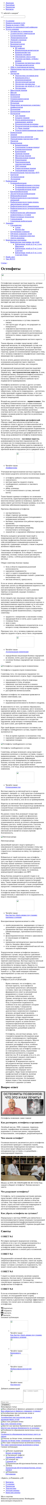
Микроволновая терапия (25, 158)
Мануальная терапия (18, 90)
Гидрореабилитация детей (25, 189)
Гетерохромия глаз (13, 787)
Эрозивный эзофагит (14, 1457)
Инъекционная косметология (27, 50)
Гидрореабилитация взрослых (27, 187)
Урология (14, 141)
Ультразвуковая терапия (24, 170)
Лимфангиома (11, 468)
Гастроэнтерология (18, 36)
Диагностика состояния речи (26, 76)
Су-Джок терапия (22, 128)
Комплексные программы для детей (24, 242)
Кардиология (15, 42)
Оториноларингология (19, 99)
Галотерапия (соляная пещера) (27, 147)
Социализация (16, 219)
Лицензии (10, 3)
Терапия (13, 135)
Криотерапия (20, 151)
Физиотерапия (16, 143)
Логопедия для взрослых (25, 84)
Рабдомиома (11, 1474)
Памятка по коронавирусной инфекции (22, 27)
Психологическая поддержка (26, 124)
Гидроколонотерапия (23, 149)
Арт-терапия (20, 116)
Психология (15, 114)
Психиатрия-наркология (20, 111)
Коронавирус (15, 1353)
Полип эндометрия (13, 1453)
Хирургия (14, 175)
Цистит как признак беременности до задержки (20, 1428)
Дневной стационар (18, 40)
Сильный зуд (11, 1461)
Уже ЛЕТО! (10, 259)
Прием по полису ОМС (15, 25)
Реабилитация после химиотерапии (24, 206)
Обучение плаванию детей (21, 234)
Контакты (10, 9)
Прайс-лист (10, 257)
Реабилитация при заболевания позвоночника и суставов (23, 214)
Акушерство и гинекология (21, 31)
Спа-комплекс (16, 225)
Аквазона (9, 223)
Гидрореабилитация (18, 183)
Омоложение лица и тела (25, 57)
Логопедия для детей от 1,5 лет (27, 86)
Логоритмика (20, 88)
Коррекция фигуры (23, 52)
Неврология (15, 95)
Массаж (13, 92)
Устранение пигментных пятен (27, 63)
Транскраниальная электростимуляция (23, 163)
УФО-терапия (20, 166)
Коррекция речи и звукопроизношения (23, 79)
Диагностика (11, 1488)
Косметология (16, 46)
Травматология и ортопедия (21, 137)
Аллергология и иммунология (22, 33)
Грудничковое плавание (20, 232)
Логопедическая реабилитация (22, 194)
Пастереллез (15, 1385)
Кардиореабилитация (19, 192)
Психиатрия (15, 109)
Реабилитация (16, 132)
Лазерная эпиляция (23, 55)
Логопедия (14, 73)
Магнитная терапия (23, 156)
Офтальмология (16, 101)
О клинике (10, 21)
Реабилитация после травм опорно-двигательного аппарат (24, 203)
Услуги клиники (12, 29)
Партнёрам (10, 5)
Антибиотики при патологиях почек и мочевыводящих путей (16, 1418)
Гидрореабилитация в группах (27, 185)
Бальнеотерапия (21, 145)
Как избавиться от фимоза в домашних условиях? (21, 1411)
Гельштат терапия (22, 118)
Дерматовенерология (18, 38)
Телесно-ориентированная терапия (29, 130)
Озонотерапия (21, 160)
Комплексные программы (16, 240)
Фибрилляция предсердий (20, 1369)
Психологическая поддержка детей (29, 126)
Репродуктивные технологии (22, 217)
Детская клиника (12, 1490)
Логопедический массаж (25, 82)
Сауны (17, 227)
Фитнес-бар (20, 229)
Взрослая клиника (13, 1493)
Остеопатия (15, 97)
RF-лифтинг (20, 48)
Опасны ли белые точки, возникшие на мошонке (20, 1441)
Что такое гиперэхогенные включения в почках (20, 1445)
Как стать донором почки (11, 1424)
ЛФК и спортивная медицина (22, 67)
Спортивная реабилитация (21, 221)
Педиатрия (14, 103)
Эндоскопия (15, 179)
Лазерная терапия (22, 154)
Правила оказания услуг (15, 23)
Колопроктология (17, 44)
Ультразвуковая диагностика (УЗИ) (24, 139)
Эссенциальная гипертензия (17, 652)
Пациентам (10, 7)
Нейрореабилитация (18, 196)
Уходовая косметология (24, 65)
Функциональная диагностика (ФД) (24, 173)
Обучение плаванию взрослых (22, 236)
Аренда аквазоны (17, 238)
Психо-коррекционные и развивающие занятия (25, 121)
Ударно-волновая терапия (25, 168)
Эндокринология (17, 177)
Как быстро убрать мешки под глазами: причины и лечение (21, 916)
